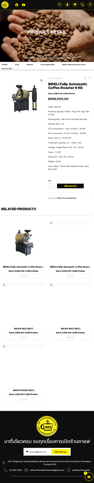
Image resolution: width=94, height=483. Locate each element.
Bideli (59, 198)
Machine (30, 64)
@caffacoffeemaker (81, 470)
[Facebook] (17, 5)
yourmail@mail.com (38, 452)
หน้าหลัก (4, 64)
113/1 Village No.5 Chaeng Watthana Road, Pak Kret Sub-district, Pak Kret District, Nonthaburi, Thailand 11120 (49, 463)
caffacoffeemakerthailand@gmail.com (47, 470)
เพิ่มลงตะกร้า (70, 186)
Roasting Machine (48, 64)
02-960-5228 (15, 470)
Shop (17, 64)
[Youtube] (23, 5)
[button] (59, 4)
